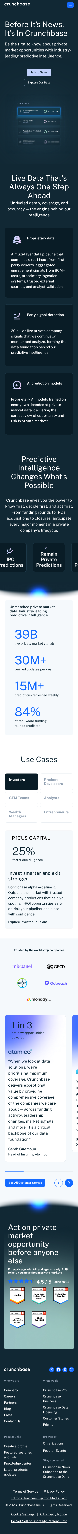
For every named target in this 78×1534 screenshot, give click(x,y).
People (48, 1451)
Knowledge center (17, 1463)
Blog (7, 1409)
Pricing (48, 1425)
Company (11, 1390)
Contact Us (12, 1421)
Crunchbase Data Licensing (56, 1409)
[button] (70, 5)
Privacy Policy (54, 1491)
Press (8, 1415)
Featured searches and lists (18, 1455)
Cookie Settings (23, 1514)
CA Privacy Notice (53, 1514)
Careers (10, 1396)
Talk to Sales (39, 72)
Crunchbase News (56, 1467)
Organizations (53, 1443)
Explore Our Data (39, 82)
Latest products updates (16, 1472)
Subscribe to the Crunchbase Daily (56, 1474)
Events (61, 1451)
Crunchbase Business (52, 1398)
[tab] (21, 782)
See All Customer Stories (25, 1182)
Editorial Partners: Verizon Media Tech (39, 1498)
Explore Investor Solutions (27, 922)
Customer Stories (56, 1418)
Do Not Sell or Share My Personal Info (39, 1521)
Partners (10, 1402)
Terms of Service (25, 1491)
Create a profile (15, 1446)
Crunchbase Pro (55, 1390)
